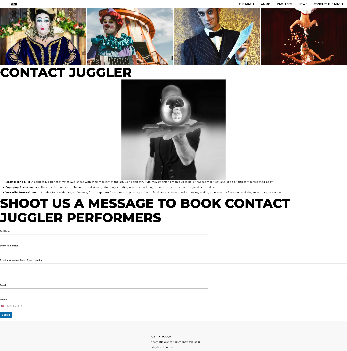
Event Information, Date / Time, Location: (21, 260)
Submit (6, 314)
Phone (3, 299)
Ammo (265, 4)
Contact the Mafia (328, 4)
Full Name (5, 231)
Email (3, 285)
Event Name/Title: (9, 245)
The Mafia (247, 4)
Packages (284, 4)
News (302, 4)
